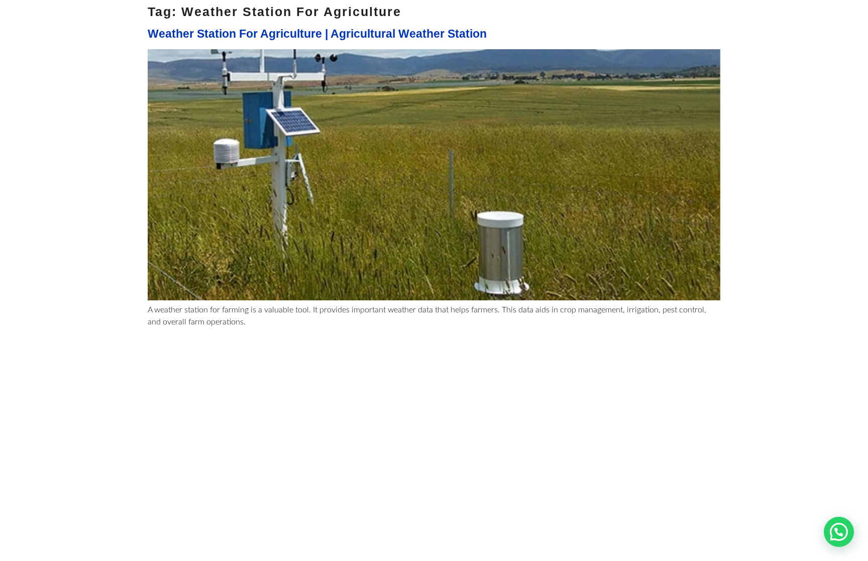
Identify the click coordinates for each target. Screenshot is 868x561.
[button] (839, 532)
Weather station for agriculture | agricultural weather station (317, 33)
